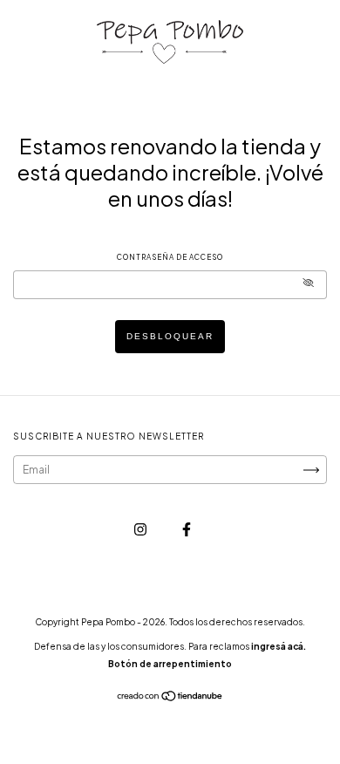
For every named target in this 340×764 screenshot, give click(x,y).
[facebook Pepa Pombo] (186, 528)
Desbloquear (170, 336)
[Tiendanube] (170, 698)
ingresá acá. (278, 646)
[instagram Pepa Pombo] (141, 528)
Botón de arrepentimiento (170, 663)
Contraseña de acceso (170, 257)
